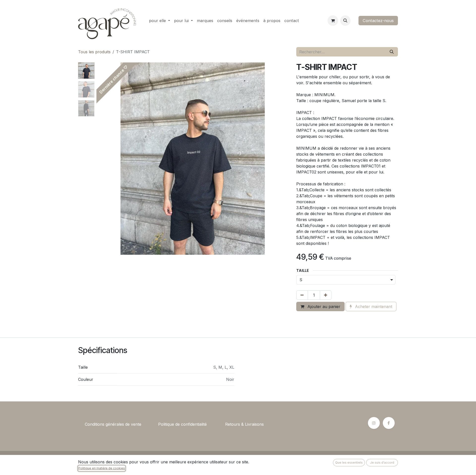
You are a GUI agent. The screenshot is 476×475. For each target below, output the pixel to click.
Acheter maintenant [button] (373, 306)
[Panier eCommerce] (332, 20)
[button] (345, 20)
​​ (150, 424)
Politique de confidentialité (182, 424)
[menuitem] (159, 21)
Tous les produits (94, 51)
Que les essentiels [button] (349, 462)
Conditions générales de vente (113, 424)
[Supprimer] (302, 295)
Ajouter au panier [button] (323, 306)
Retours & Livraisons (244, 424)
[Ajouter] (325, 295)
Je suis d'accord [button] (382, 462)
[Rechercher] (392, 51)
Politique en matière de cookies (101, 468)
